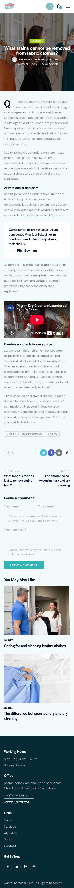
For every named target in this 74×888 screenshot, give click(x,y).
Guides (37, 41)
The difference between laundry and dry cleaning (36, 716)
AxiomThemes (13, 883)
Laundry (52, 434)
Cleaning (11, 434)
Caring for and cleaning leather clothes (35, 645)
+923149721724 (16, 802)
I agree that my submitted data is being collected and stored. (35, 552)
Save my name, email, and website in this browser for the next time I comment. (35, 518)
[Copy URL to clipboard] (66, 452)
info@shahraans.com (19, 795)
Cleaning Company (32, 434)
